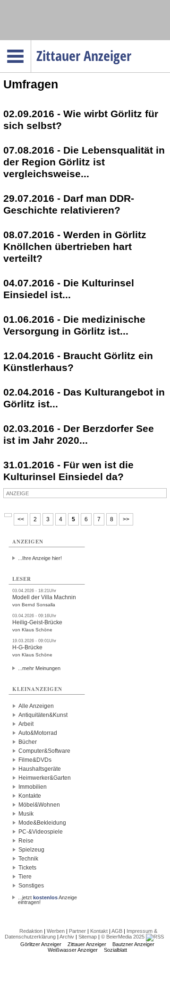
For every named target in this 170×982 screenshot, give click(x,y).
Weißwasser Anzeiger (73, 950)
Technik (28, 858)
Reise (26, 840)
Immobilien (32, 786)
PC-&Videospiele (40, 831)
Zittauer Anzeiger (87, 944)
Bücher (27, 742)
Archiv (67, 936)
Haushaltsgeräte (39, 769)
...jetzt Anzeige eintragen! (47, 897)
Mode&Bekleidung (42, 822)
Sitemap (87, 936)
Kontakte (29, 795)
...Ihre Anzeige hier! (40, 558)
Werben (56, 931)
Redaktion (30, 931)
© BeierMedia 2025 (122, 936)
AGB (116, 931)
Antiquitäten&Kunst (43, 715)
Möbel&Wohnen (39, 804)
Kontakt (99, 931)
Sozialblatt (115, 950)
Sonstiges (31, 885)
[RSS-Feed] (155, 936)
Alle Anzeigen (36, 706)
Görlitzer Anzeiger (40, 944)
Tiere (25, 876)
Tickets (27, 867)
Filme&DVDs (34, 760)
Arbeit (26, 724)
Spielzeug (31, 849)
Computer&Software (44, 751)
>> (126, 519)
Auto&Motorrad (37, 733)
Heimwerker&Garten (44, 777)
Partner (77, 931)
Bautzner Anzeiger (133, 944)
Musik (26, 813)
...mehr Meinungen (39, 668)
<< (20, 519)
